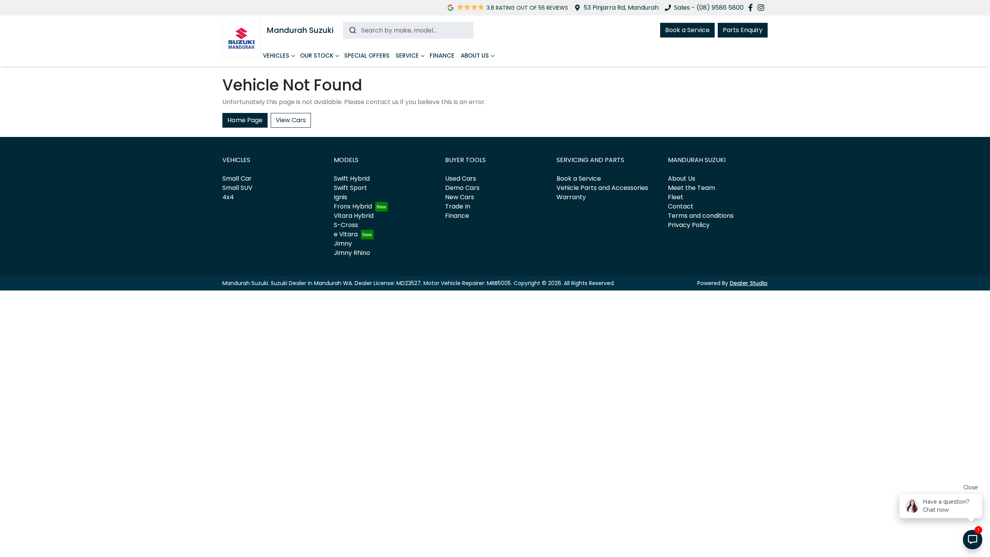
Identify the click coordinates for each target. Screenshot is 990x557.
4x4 (228, 197)
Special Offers (366, 55)
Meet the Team (691, 187)
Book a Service (687, 30)
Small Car (237, 178)
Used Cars (460, 178)
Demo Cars (462, 187)
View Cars (291, 120)
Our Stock (316, 55)
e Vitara (346, 234)
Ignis (340, 197)
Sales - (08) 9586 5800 (709, 7)
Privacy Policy (689, 224)
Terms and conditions (701, 215)
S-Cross (346, 224)
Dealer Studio (749, 283)
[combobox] (408, 30)
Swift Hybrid (352, 178)
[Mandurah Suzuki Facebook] (752, 7)
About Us (475, 55)
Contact (680, 206)
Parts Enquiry (743, 30)
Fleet (675, 197)
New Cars (459, 197)
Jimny (343, 243)
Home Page (245, 120)
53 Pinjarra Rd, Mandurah (621, 7)
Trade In (457, 206)
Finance (442, 55)
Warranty (571, 197)
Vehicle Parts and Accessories (602, 187)
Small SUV (237, 187)
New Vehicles (268, 55)
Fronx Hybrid (353, 206)
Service (407, 55)
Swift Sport (350, 187)
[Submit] (352, 30)
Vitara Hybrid (354, 215)
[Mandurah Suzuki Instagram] (762, 7)
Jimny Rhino (352, 252)
